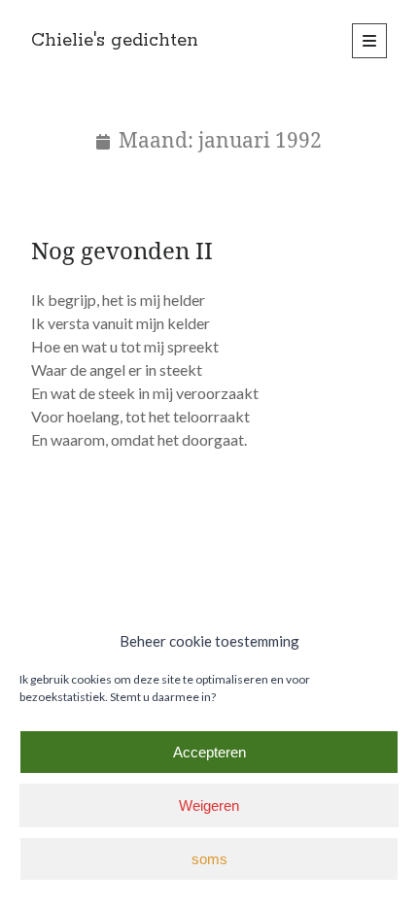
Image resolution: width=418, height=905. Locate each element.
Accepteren (209, 752)
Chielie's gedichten (114, 40)
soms (209, 859)
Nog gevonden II (122, 250)
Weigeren (209, 805)
